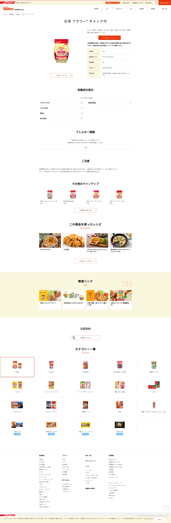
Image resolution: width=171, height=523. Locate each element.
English (111, 498)
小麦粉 (41, 459)
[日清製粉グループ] (8, 516)
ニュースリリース (113, 477)
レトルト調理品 (43, 497)
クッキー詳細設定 (113, 490)
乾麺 (40, 494)
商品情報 (41, 455)
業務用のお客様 (90, 488)
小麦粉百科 (65, 489)
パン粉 (41, 472)
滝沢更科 (64, 474)
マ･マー (64, 462)
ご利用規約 (111, 493)
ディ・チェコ (65, 469)
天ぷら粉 (41, 462)
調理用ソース (42, 492)
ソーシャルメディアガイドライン (117, 485)
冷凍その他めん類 (43, 507)
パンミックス (42, 477)
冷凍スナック (42, 504)
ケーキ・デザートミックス (46, 479)
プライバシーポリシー (115, 483)
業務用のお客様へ (164, 3)
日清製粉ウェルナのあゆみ (116, 464)
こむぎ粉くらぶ (66, 484)
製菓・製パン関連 (44, 482)
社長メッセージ (113, 459)
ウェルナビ (65, 491)
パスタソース (42, 487)
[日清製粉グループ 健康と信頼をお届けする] (15, 3)
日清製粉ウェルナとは (114, 462)
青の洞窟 (64, 464)
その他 (87, 483)
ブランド (64, 455)
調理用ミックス (43, 469)
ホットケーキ (89, 480)
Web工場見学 (66, 486)
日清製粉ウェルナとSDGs (115, 467)
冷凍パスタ (42, 499)
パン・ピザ (88, 470)
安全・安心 (89, 455)
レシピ (87, 466)
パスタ (41, 484)
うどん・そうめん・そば (92, 475)
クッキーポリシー (113, 488)
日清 (63, 459)
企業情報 (111, 455)
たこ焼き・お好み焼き (91, 478)
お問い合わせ (126, 3)
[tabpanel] (61, 51)
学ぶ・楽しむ (66, 480)
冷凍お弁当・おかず (44, 502)
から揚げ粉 (42, 464)
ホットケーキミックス (45, 474)
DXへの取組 (112, 474)
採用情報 (111, 472)
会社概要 (111, 469)
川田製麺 (64, 472)
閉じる (160, 519)
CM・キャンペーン (91, 461)
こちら (97, 171)
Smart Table (65, 467)
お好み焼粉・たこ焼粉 (45, 467)
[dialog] (85, 519)
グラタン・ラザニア (44, 489)
